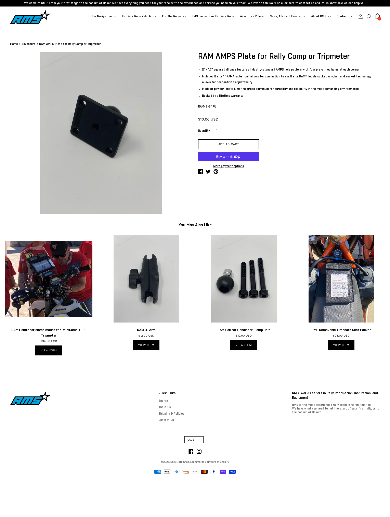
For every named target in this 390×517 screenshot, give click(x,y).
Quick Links (167, 393)
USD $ (190, 440)
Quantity (204, 130)
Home (14, 44)
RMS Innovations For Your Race (213, 16)
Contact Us (344, 16)
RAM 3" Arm (146, 330)
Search (163, 401)
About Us (164, 407)
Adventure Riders (252, 16)
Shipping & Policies (171, 413)
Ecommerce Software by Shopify (209, 462)
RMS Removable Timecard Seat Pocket (341, 330)
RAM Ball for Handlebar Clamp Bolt (244, 330)
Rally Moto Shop (179, 462)
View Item (49, 350)
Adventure (29, 44)
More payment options (228, 166)
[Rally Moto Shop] (200, 172)
